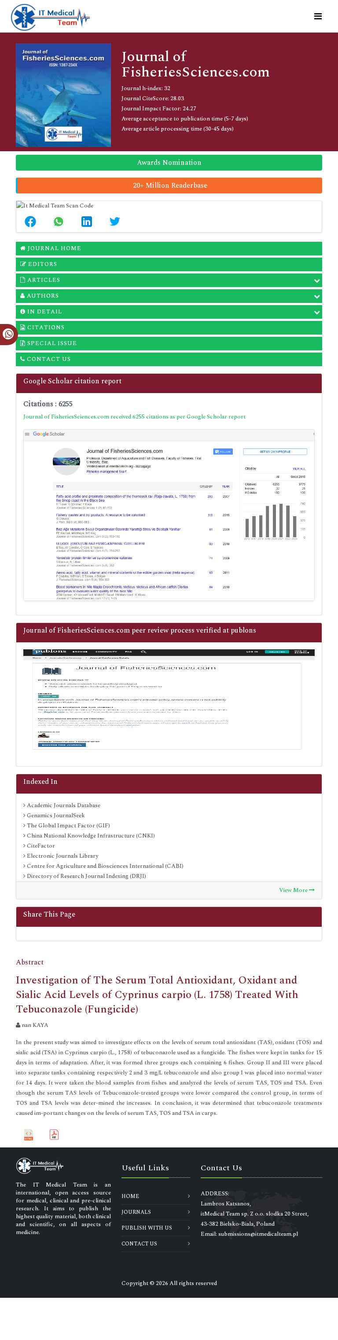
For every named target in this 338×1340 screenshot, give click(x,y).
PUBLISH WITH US (146, 1228)
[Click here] (169, 515)
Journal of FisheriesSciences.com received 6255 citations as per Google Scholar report (134, 416)
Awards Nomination (169, 162)
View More (294, 890)
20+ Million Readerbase (170, 185)
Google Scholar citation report (72, 381)
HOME (130, 1196)
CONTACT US (139, 1244)
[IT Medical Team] (50, 16)
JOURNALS (136, 1212)
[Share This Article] (30, 221)
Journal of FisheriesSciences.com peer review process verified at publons (139, 630)
